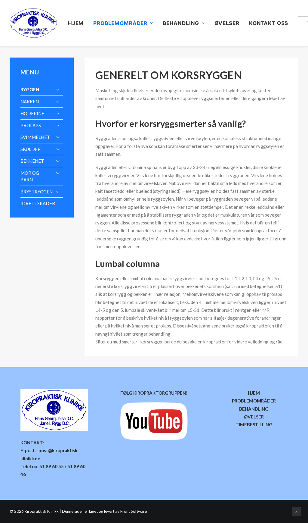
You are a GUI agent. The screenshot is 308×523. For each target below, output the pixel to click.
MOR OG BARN (29, 176)
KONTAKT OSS (268, 23)
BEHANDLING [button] (181, 23)
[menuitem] (78, 23)
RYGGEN (29, 89)
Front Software (133, 511)
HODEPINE (32, 113)
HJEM (76, 23)
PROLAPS (30, 125)
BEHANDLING (254, 409)
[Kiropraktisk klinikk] (33, 23)
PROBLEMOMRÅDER (254, 400)
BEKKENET (32, 161)
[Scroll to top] (296, 511)
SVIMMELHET (35, 137)
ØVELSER (226, 23)
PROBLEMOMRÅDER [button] (120, 23)
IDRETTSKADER (37, 203)
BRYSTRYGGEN (36, 191)
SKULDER (30, 149)
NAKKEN (29, 101)
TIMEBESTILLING (254, 424)
